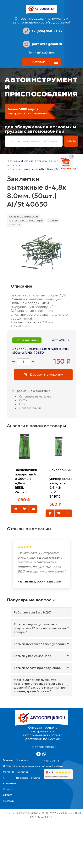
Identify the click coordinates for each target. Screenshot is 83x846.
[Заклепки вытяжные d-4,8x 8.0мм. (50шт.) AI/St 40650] (41, 252)
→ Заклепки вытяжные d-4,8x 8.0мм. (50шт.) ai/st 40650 (41, 169)
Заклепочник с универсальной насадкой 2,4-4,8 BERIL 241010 (62, 483)
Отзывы (53, 220)
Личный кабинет (41, 52)
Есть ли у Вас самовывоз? (33, 656)
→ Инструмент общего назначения (40, 161)
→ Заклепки (14, 165)
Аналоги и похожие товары (26, 220)
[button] (41, 62)
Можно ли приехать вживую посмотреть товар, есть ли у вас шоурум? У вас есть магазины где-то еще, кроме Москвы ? (40, 685)
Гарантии (22, 772)
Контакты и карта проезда (8, 795)
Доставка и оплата (28, 777)
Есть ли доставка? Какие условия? (40, 644)
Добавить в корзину (46, 374)
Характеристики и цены (23, 216)
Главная (12, 161)
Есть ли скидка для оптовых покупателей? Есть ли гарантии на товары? (40, 628)
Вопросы (14, 224)
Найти (71, 141)
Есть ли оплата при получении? (37, 668)
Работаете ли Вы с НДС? (33, 612)
